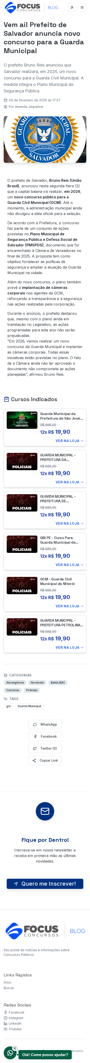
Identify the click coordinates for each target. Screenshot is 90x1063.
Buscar (9, 988)
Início (8, 982)
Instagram (16, 1018)
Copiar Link (49, 760)
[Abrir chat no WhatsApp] (10, 1052)
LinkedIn (15, 1023)
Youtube (15, 1029)
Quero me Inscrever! (48, 883)
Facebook (16, 1012)
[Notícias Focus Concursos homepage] (45, 931)
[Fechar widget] (15, 1048)
